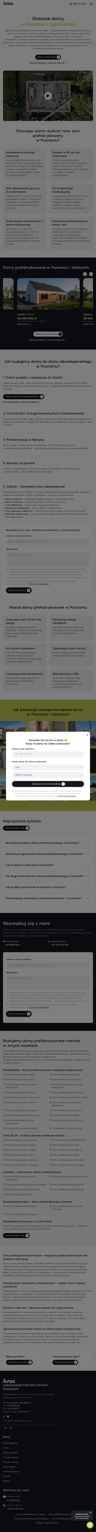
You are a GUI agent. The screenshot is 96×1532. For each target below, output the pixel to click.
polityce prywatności (67, 796)
